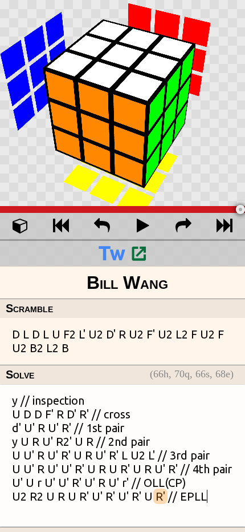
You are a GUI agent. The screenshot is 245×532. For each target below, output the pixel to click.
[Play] (143, 226)
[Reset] (61, 226)
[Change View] (20, 226)
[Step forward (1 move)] (184, 226)
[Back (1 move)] (101, 226)
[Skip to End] (224, 226)
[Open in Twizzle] (122, 252)
